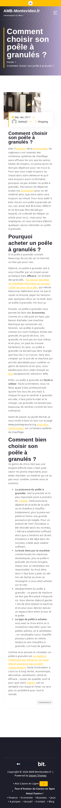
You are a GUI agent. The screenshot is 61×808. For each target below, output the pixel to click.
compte (23, 500)
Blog (51, 801)
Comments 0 (44, 702)
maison (31, 682)
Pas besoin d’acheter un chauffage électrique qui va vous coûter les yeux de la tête (29, 283)
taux (10, 373)
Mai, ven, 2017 (22, 117)
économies (27, 190)
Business (41, 797)
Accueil (28, 801)
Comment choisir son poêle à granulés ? (30, 65)
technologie (40, 148)
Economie (27, 797)
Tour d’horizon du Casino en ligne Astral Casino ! (35, 791)
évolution (20, 148)
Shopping (43, 121)
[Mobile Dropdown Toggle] (43, 783)
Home (10, 62)
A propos (15, 801)
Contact (40, 801)
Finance (13, 797)
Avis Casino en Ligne (27, 783)
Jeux (52, 797)
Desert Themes (37, 775)
